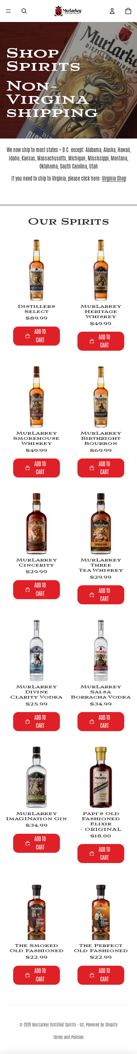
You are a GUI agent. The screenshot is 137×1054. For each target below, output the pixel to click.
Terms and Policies (68, 1037)
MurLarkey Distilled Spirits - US (58, 1024)
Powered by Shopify (102, 1024)
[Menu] (8, 11)
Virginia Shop (114, 178)
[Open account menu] (112, 11)
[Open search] (24, 11)
